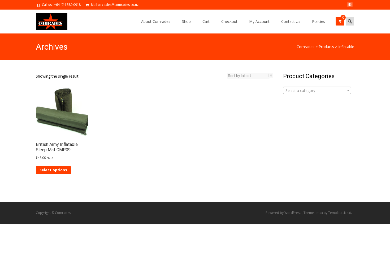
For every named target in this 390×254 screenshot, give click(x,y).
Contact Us (290, 21)
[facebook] (350, 6)
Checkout (229, 21)
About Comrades (155, 21)
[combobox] (317, 90)
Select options (53, 169)
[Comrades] (47, 20)
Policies (318, 21)
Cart (206, 21)
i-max (319, 212)
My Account (259, 21)
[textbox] (317, 90)
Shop (186, 21)
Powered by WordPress (284, 212)
